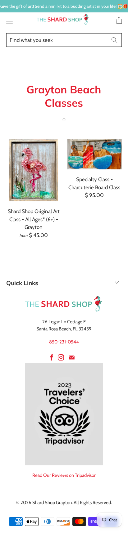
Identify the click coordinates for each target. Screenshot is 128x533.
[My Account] (8, 21)
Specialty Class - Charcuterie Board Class (94, 154)
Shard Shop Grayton (52, 502)
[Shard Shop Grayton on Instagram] (61, 357)
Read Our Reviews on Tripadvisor (64, 475)
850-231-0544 (64, 342)
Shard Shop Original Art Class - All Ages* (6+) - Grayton (33, 170)
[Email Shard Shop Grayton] (72, 357)
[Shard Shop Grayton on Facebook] (51, 357)
